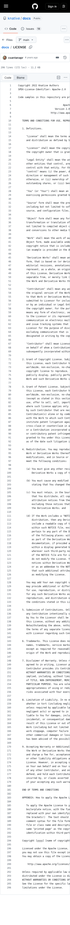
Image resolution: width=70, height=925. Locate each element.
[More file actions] (65, 77)
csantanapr (15, 57)
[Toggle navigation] (6, 6)
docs (27, 18)
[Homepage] (35, 6)
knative (14, 18)
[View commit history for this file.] (65, 57)
